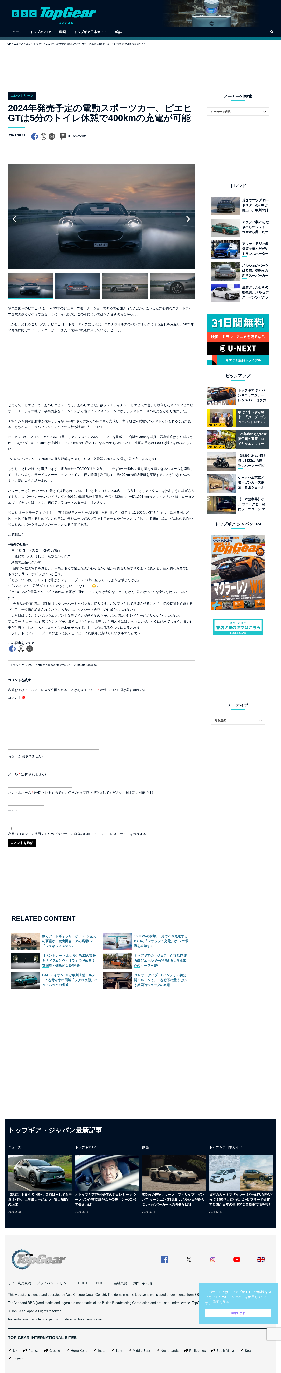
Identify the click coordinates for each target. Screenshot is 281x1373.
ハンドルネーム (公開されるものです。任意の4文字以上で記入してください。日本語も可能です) (80, 792)
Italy (119, 1350)
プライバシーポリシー (53, 1283)
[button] (188, 219)
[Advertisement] (140, 65)
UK (15, 1350)
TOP (8, 43)
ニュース (15, 32)
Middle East (141, 1350)
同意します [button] (238, 1313)
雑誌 (118, 32)
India (101, 1350)
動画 (62, 32)
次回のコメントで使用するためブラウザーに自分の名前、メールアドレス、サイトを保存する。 (79, 834)
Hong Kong (79, 1350)
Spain (249, 1350)
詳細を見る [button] (221, 1302)
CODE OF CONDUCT (91, 1283)
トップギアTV (40, 32)
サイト (13, 810)
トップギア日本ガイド (90, 32)
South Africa (225, 1350)
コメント (16, 697)
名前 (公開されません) (25, 756)
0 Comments (77, 136)
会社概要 (120, 1283)
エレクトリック (34, 43)
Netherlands (170, 1350)
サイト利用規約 (19, 1283)
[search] (271, 32)
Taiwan (18, 1359)
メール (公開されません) (27, 774)
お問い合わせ (143, 1283)
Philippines (197, 1350)
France (33, 1350)
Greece (54, 1350)
